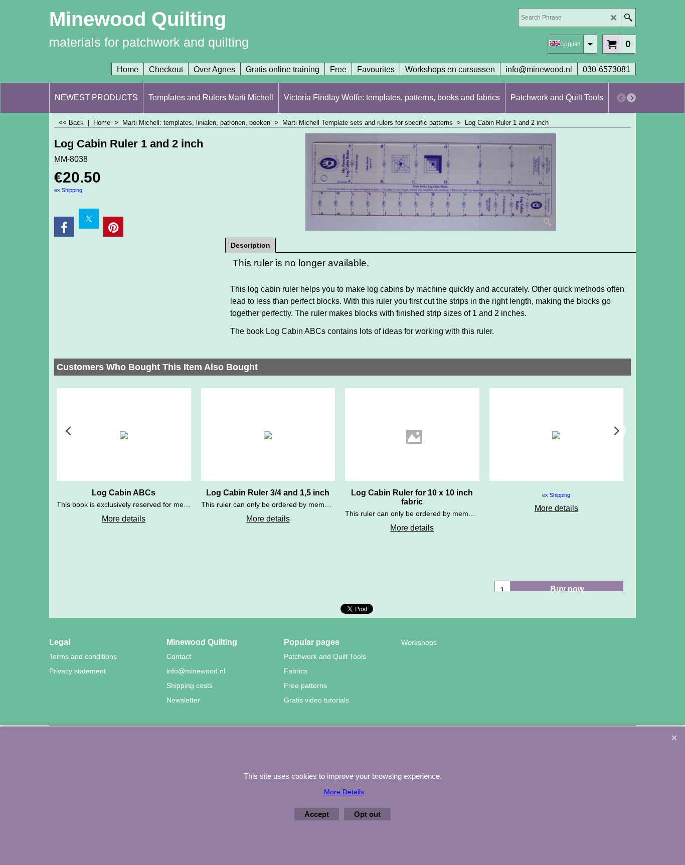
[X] (89, 219)
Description (250, 245)
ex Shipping (68, 190)
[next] (631, 97)
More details (123, 518)
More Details (344, 792)
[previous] (621, 97)
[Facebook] (64, 227)
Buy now (567, 589)
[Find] (628, 18)
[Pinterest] (113, 227)
